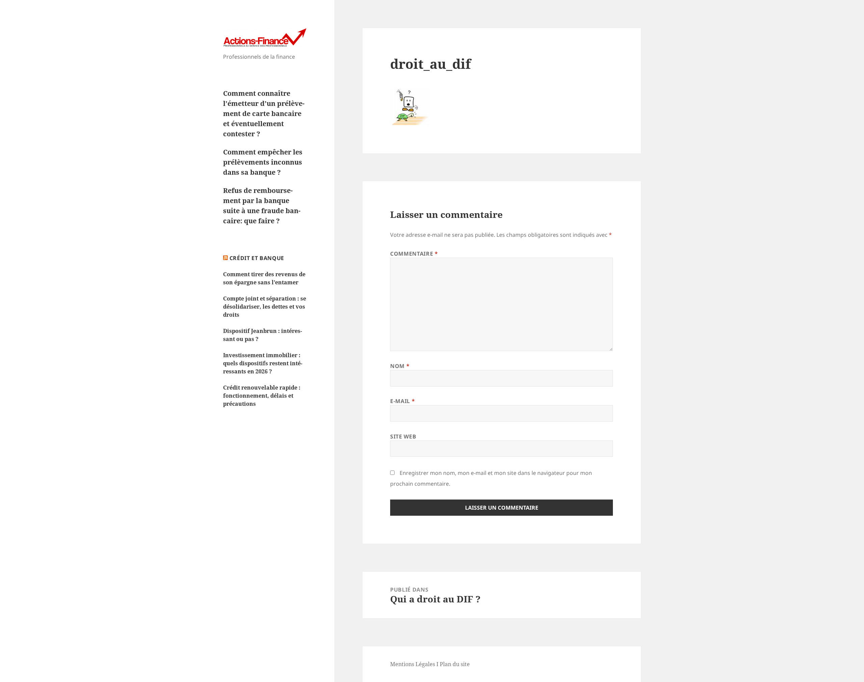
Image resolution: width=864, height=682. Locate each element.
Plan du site (455, 664)
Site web (403, 436)
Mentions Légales (412, 664)
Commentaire (414, 253)
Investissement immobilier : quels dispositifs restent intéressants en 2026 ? (262, 363)
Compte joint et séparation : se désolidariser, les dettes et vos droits (264, 306)
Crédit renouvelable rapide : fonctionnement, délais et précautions (261, 395)
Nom (399, 366)
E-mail (402, 401)
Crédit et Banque (257, 258)
